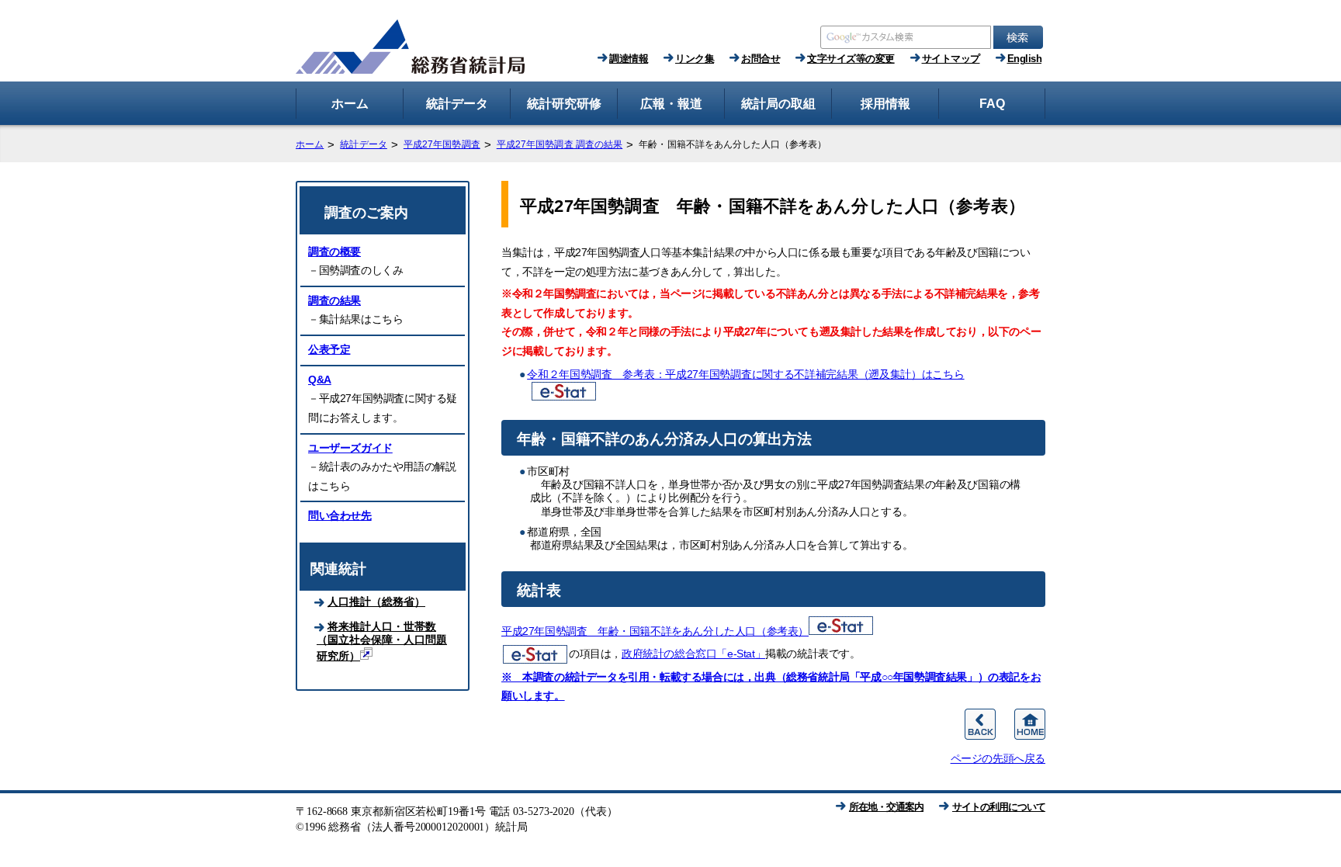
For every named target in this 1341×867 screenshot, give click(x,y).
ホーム (310, 144)
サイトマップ (951, 58)
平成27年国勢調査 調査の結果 (560, 144)
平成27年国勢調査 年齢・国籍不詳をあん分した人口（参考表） (655, 631)
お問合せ (760, 58)
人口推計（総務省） (376, 601)
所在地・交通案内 (886, 807)
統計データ (363, 144)
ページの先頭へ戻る (998, 758)
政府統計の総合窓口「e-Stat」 (693, 653)
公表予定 (329, 349)
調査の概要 (334, 251)
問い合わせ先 (340, 515)
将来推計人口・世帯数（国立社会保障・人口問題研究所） (382, 641)
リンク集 (694, 58)
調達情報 (628, 58)
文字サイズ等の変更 (851, 58)
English (1024, 58)
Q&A (319, 379)
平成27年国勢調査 (442, 144)
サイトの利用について (998, 807)
